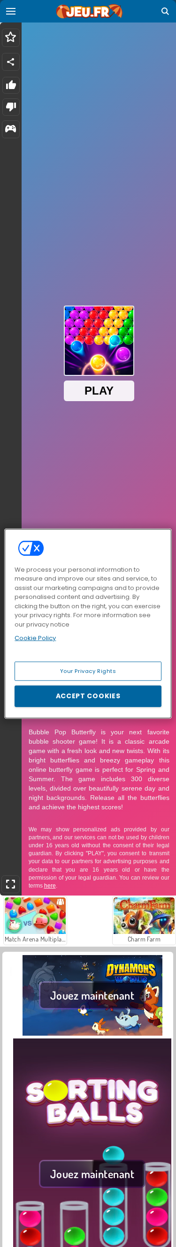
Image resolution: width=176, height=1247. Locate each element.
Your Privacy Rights (88, 670)
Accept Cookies (88, 696)
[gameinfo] (10, 129)
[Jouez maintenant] (92, 1033)
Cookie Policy (35, 638)
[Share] (11, 62)
